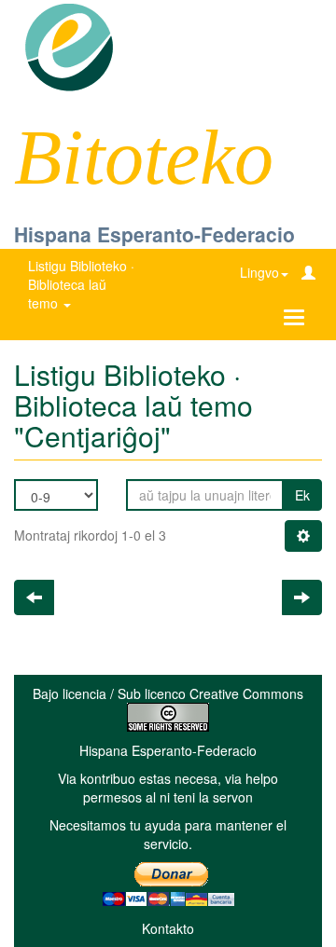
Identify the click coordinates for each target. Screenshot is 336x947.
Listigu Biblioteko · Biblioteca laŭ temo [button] (81, 284)
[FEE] (68, 45)
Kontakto (168, 928)
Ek (302, 495)
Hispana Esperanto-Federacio (154, 234)
